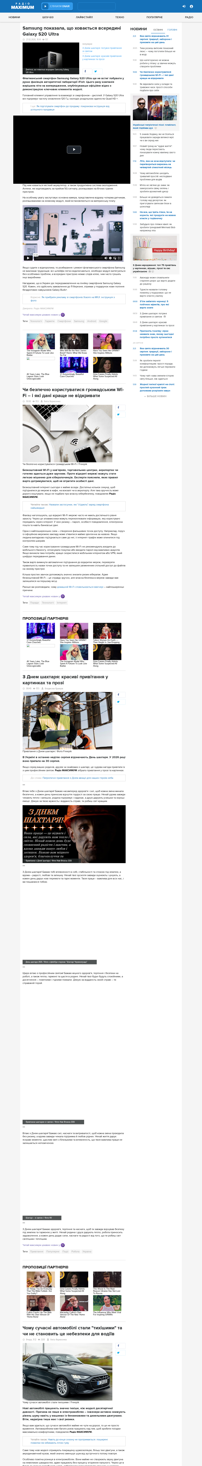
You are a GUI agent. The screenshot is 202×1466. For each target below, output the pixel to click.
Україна (87, 1251)
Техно (119, 17)
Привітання (36, 1251)
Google (103, 321)
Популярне (155, 17)
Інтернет (62, 602)
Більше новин (156, 396)
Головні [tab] (172, 29)
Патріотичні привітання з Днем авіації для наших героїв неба (78, 778)
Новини (14, 17)
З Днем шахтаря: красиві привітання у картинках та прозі (102, 58)
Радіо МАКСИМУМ (43, 308)
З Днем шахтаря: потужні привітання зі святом (102, 50)
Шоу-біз (47, 17)
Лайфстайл (84, 17)
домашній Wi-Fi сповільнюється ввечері (80, 587)
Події (65, 1251)
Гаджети (49, 321)
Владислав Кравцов (54, 688)
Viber (63, 315)
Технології (36, 321)
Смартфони (64, 321)
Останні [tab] (158, 29)
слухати (60, 6)
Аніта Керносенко (52, 401)
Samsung (79, 321)
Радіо (189, 17)
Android (91, 321)
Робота (75, 1251)
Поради (34, 602)
